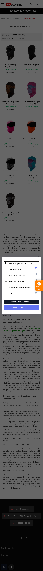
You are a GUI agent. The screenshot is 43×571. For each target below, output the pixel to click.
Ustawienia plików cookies (19, 263)
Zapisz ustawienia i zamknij (21, 302)
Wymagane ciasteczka (16, 269)
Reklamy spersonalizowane (17, 294)
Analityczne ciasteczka (16, 281)
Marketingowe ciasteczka (17, 275)
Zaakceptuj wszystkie (21, 307)
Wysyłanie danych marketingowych (20, 287)
